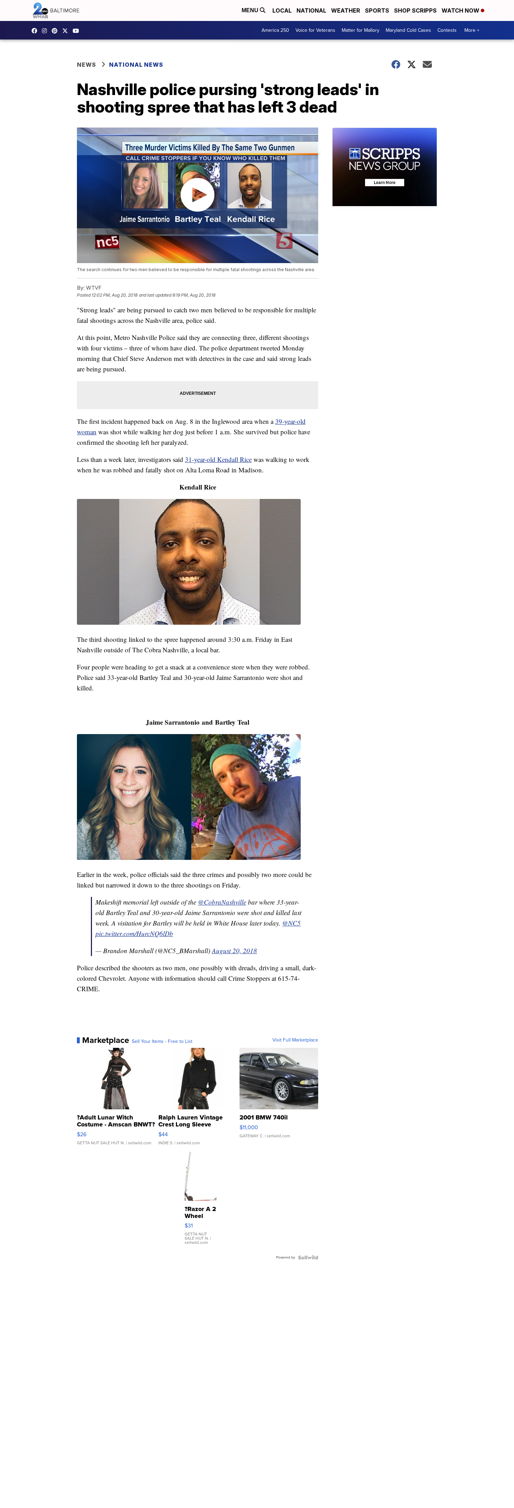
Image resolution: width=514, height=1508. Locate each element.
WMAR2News (56, 31)
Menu (251, 10)
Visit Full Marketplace (295, 1040)
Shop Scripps (415, 10)
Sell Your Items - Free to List (162, 1041)
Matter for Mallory (360, 30)
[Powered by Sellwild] (308, 1257)
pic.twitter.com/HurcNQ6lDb (134, 933)
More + (471, 30)
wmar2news (46, 31)
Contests (447, 30)
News (86, 64)
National (311, 10)
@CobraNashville (222, 902)
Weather (345, 10)
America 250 (275, 30)
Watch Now (461, 10)
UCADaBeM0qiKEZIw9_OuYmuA (78, 31)
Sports (377, 10)
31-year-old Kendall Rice (218, 459)
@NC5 (291, 923)
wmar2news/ (36, 31)
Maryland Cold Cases (408, 30)
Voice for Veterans (315, 30)
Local (282, 10)
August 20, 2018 (234, 950)
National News (136, 64)
